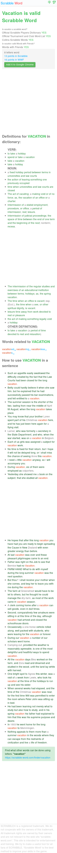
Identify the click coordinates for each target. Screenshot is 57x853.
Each (10, 441)
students (38, 630)
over (32, 554)
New (24, 547)
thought (34, 594)
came (34, 558)
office (42, 197)
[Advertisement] (28, 102)
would (38, 591)
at (19, 591)
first (17, 695)
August (14, 409)
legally (42, 319)
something (36, 179)
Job (36, 562)
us (18, 441)
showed (28, 474)
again (40, 423)
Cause (15, 547)
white (52, 666)
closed (11, 190)
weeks (27, 688)
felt (14, 398)
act (14, 193)
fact (36, 376)
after (26, 540)
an (36, 197)
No (9, 449)
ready (31, 543)
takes (49, 409)
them (35, 467)
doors (25, 623)
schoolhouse (15, 623)
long (44, 380)
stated (30, 204)
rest (24, 212)
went (20, 641)
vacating (24, 193)
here (50, 420)
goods (15, 608)
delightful (13, 652)
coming (20, 605)
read (27, 663)
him (10, 391)
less (39, 349)
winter (43, 673)
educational (31, 290)
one (45, 179)
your (31, 416)
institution (43, 290)
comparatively (25, 612)
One (10, 673)
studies (46, 286)
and (23, 175)
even (45, 547)
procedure (13, 208)
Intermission (14, 204)
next (37, 223)
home (28, 605)
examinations (46, 394)
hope (50, 449)
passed (26, 394)
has (18, 423)
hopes (14, 540)
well (17, 630)
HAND (18, 569)
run (51, 681)
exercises (13, 290)
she (47, 387)
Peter (28, 699)
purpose (45, 717)
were (41, 467)
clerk (12, 605)
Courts (11, 380)
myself (44, 569)
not (15, 452)
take (12, 153)
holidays (29, 293)
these (44, 554)
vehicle (40, 626)
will (11, 452)
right (22, 562)
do (33, 569)
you (23, 463)
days (27, 659)
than (26, 551)
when (16, 186)
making (36, 193)
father (32, 713)
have (10, 543)
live (26, 742)
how (26, 710)
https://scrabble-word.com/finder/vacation (27, 757)
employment (41, 204)
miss (49, 452)
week (20, 677)
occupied (24, 183)
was (23, 431)
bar (36, 394)
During (11, 467)
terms (45, 172)
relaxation (35, 334)
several (19, 688)
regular (37, 286)
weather (42, 645)
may (15, 416)
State (15, 434)
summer (17, 402)
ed (9, 349)
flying (10, 427)
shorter (42, 402)
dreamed (40, 663)
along (11, 630)
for (36, 380)
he (18, 391)
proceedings (39, 215)
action (15, 179)
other (45, 304)
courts (33, 175)
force (10, 197)
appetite (21, 373)
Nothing (12, 731)
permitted (40, 695)
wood (26, 666)
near (28, 405)
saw (52, 387)
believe (32, 387)
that (40, 376)
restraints (36, 739)
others (17, 594)
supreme (35, 717)
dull (31, 608)
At (9, 554)
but (14, 391)
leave (41, 583)
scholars (12, 641)
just (22, 423)
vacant (40, 300)
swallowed (40, 373)
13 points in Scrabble (16, 56)
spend (11, 157)
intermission (14, 212)
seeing (27, 456)
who (18, 431)
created (21, 376)
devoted (43, 311)
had (18, 380)
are (51, 186)
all (36, 478)
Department (24, 434)
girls (22, 441)
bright (16, 673)
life (32, 742)
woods (37, 735)
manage (12, 598)
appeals (21, 731)
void (43, 193)
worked (41, 659)
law (27, 175)
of (20, 179)
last (13, 554)
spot (22, 673)
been (23, 380)
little (19, 459)
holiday (22, 153)
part (16, 420)
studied (30, 478)
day (39, 616)
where (21, 699)
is (35, 300)
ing (23, 349)
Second (12, 612)
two (9, 405)
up (9, 684)
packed (24, 630)
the (9, 179)
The (10, 193)
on (28, 438)
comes (16, 583)
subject (47, 441)
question (17, 576)
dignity (20, 308)
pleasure (20, 315)
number (36, 637)
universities (14, 175)
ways (36, 652)
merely (40, 706)
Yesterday (13, 474)
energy (20, 551)
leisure (31, 212)
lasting (16, 405)
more (38, 731)
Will (27, 695)
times (36, 608)
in (50, 172)
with (40, 547)
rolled (48, 626)
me (35, 474)
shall (43, 452)
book (42, 474)
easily (30, 373)
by (27, 376)
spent (11, 420)
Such (10, 373)
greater (11, 551)
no (53, 193)
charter (11, 201)
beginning (22, 223)
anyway (36, 459)
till (9, 409)
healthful (28, 652)
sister (27, 684)
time (10, 186)
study (11, 710)
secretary (43, 431)
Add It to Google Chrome (20, 64)
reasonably (14, 648)
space (11, 219)
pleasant (12, 558)
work (35, 311)
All (9, 659)
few (35, 612)
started (16, 438)
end (39, 219)
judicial (28, 215)
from (30, 311)
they (51, 735)
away (24, 311)
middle (40, 405)
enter (52, 695)
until (32, 666)
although (47, 616)
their (31, 449)
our (17, 637)
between (36, 172)
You (10, 416)
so (43, 459)
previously (13, 183)
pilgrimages (24, 558)
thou (14, 580)
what (47, 706)
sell (9, 608)
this (40, 456)
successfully (14, 394)
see (36, 304)
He (9, 540)
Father (11, 562)
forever (46, 634)
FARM (11, 569)
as (16, 197)
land (42, 666)
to (9, 153)
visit (16, 427)
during (11, 572)
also (20, 710)
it (37, 387)
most (38, 598)
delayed (25, 452)
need (12, 459)
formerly (30, 431)
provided (28, 645)
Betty (10, 387)
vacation (30, 157)
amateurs (43, 612)
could (17, 387)
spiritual (12, 308)
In (9, 724)
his (32, 394)
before (33, 551)
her (32, 583)
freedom (42, 742)
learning (27, 706)
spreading (49, 543)
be (19, 452)
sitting (11, 616)
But (9, 580)
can (51, 605)
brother (39, 416)
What (26, 569)
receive (30, 580)
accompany (14, 463)
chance (16, 456)
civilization (13, 742)
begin (40, 543)
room (14, 699)
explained (26, 391)
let (9, 594)
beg (28, 583)
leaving (26, 179)
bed (12, 702)
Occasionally (15, 626)
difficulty (12, 376)
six (27, 467)
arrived (26, 619)
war (10, 438)
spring (47, 293)
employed (13, 470)
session (26, 402)
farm (15, 591)
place (11, 413)
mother (44, 580)
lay (46, 666)
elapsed (40, 688)
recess (11, 226)
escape (16, 739)
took (45, 677)
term (52, 219)
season (31, 601)
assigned (35, 441)
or (16, 157)
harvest (17, 670)
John (34, 699)
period (27, 172)
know (21, 416)
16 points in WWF (14, 59)
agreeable (26, 648)
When (11, 688)
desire (11, 720)
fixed (12, 172)
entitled (20, 398)
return (37, 449)
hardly (24, 387)
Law (49, 376)
